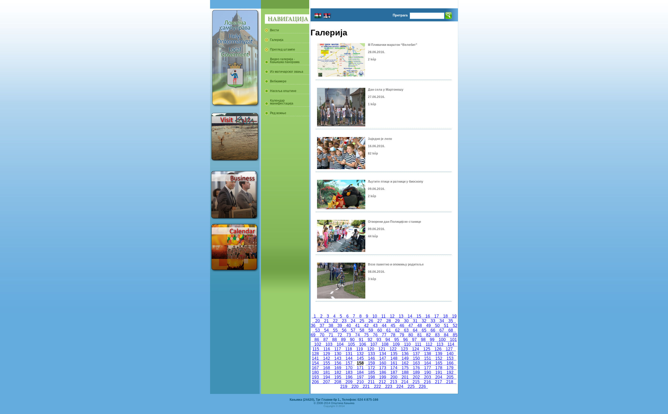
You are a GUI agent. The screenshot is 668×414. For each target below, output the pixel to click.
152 (438, 358)
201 (405, 377)
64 (415, 330)
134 (382, 353)
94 (387, 339)
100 (442, 339)
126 (438, 349)
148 (393, 358)
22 (335, 321)
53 (317, 330)
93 (378, 339)
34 (441, 321)
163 (416, 363)
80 (410, 335)
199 (382, 377)
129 (326, 353)
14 (409, 316)
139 (438, 353)
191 (438, 372)
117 (337, 349)
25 (361, 321)
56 (344, 330)
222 (377, 386)
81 (419, 335)
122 (393, 349)
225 (411, 386)
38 (330, 325)
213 (393, 382)
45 (393, 325)
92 (370, 339)
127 (449, 349)
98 (423, 339)
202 (416, 377)
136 (405, 353)
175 (405, 368)
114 (450, 344)
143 (337, 358)
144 (349, 358)
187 (393, 372)
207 (326, 382)
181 (326, 372)
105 (351, 344)
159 (371, 363)
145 (360, 358)
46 (401, 325)
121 (381, 349)
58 (361, 330)
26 (370, 321)
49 (428, 325)
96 (405, 339)
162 (405, 363)
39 (339, 325)
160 (382, 363)
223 (388, 386)
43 (375, 325)
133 (371, 353)
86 (316, 339)
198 (371, 377)
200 (393, 377)
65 (424, 330)
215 (416, 382)
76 (375, 335)
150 (416, 358)
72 (339, 335)
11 (383, 316)
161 (393, 363)
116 (326, 349)
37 (322, 325)
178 (438, 368)
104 (340, 344)
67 (441, 330)
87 (325, 339)
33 (432, 321)
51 (446, 325)
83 (437, 335)
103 (329, 344)
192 (450, 372)
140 (450, 353)
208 (337, 382)
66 (432, 330)
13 (401, 316)
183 (349, 372)
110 (407, 344)
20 (317, 321)
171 (360, 368)
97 (414, 339)
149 (405, 358)
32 (424, 321)
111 (418, 344)
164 (427, 363)
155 (326, 363)
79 (401, 335)
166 (450, 363)
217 (438, 382)
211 (371, 382)
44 (384, 325)
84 (446, 335)
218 (449, 382)
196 (349, 377)
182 (337, 372)
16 (427, 316)
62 (397, 330)
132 (360, 353)
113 (439, 344)
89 (343, 339)
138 (427, 353)
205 (450, 377)
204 (438, 377)
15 (418, 316)
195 (337, 377)
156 (337, 363)
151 (427, 358)
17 (436, 316)
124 (415, 349)
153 (450, 358)
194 (326, 377)
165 (438, 363)
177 (427, 368)
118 (348, 349)
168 (326, 368)
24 (353, 321)
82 (428, 335)
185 (371, 372)
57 (353, 330)
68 (450, 330)
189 (416, 372)
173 (382, 368)
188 (405, 372)
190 (427, 372)
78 (393, 335)
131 (349, 353)
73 (348, 335)
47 (410, 325)
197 (360, 377)
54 (326, 330)
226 (422, 386)
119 (359, 349)
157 (349, 363)
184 (360, 372)
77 (384, 335)
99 (432, 339)
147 (382, 358)
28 (388, 321)
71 (330, 335)
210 (360, 382)
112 (429, 344)
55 (335, 330)
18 (445, 316)
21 (326, 321)
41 (357, 325)
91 (361, 339)
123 (404, 349)
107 (373, 344)
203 (427, 377)
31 (415, 321)
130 (337, 353)
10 (374, 316)
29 (397, 321)
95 (396, 339)
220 (355, 386)
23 (344, 321)
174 (393, 368)
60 (379, 330)
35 (450, 321)
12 (392, 316)
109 (396, 344)
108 (385, 344)
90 (352, 339)
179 (450, 368)
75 (366, 335)
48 (419, 325)
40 (348, 325)
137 (416, 353)
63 (406, 330)
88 (334, 339)
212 (382, 382)
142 (326, 358)
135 (393, 353)
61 (388, 330)
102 (317, 344)
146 (371, 358)
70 (322, 335)
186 (382, 372)
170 (349, 368)
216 (427, 382)
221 (366, 386)
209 (349, 382)
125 (426, 349)
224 (399, 386)
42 (366, 325)
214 (404, 382)
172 (371, 368)
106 (362, 344)
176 (416, 368)
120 (370, 349)
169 (337, 368)
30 (406, 321)
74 (357, 335)
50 (437, 325)
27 (379, 321)
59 (370, 330)
